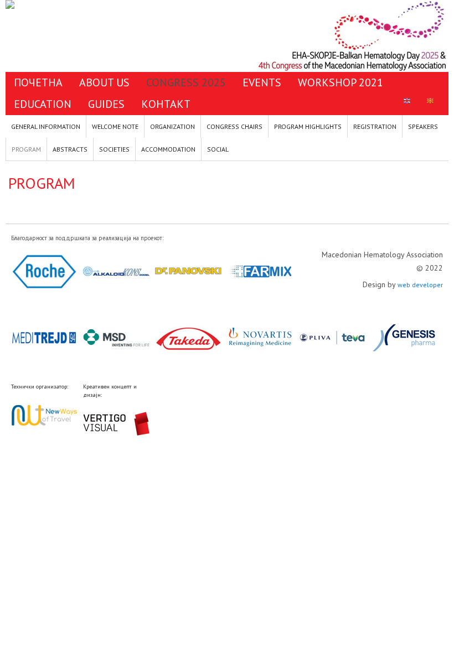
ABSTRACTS (70, 149)
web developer (420, 285)
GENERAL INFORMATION (45, 126)
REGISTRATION (374, 126)
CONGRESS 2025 (186, 82)
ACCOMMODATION (168, 149)
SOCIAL (218, 149)
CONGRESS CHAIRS (234, 126)
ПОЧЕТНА (38, 82)
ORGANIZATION (172, 126)
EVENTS (262, 82)
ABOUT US (104, 82)
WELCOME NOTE (115, 126)
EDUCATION (42, 104)
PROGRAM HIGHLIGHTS (308, 126)
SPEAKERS (423, 126)
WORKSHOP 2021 (340, 82)
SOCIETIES (114, 149)
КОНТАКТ (165, 104)
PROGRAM (26, 149)
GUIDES (106, 104)
